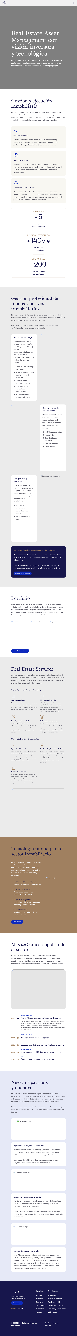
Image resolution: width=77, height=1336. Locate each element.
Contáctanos (17, 1303)
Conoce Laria (17, 922)
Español (13, 1308)
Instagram (55, 1323)
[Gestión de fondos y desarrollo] (38, 1234)
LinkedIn (47, 1323)
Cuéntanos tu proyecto (22, 573)
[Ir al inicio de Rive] (5, 3)
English (20, 1308)
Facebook (48, 1325)
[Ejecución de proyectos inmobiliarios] (38, 1128)
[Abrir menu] (73, 3)
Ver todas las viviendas (20, 651)
